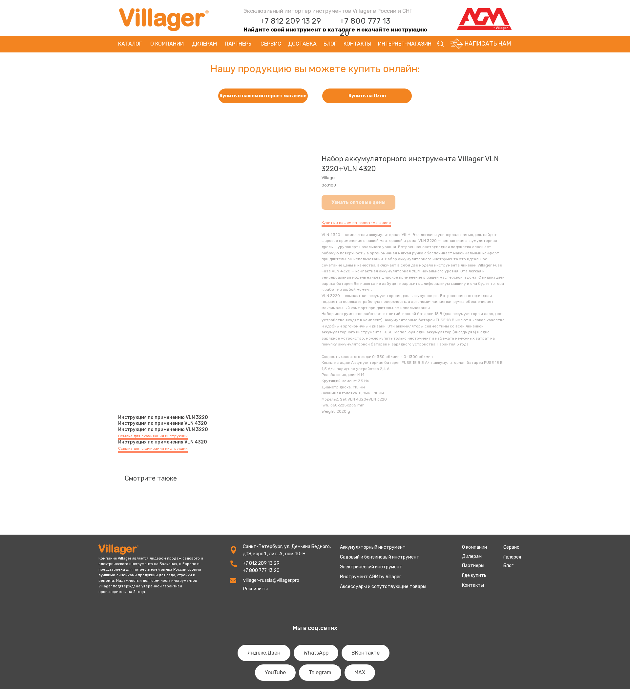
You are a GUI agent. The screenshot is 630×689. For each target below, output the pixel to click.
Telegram (320, 672)
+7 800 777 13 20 (261, 570)
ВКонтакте (365, 653)
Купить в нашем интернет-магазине (356, 222)
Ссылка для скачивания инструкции (153, 436)
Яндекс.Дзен (264, 653)
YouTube (275, 672)
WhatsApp (316, 653)
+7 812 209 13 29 (290, 21)
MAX (359, 672)
